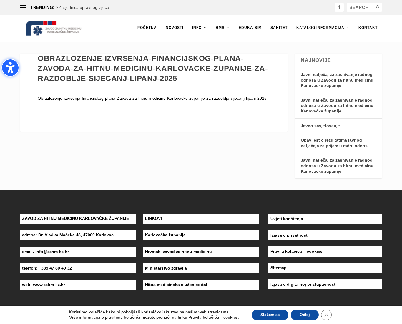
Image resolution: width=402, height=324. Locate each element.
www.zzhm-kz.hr (49, 284)
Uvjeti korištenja (286, 218)
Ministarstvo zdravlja (166, 268)
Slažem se (270, 315)
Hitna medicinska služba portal (176, 284)
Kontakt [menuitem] (368, 28)
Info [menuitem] (197, 28)
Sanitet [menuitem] (279, 28)
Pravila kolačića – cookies (296, 251)
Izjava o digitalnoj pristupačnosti (303, 284)
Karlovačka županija (165, 234)
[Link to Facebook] (339, 7)
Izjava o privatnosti (289, 235)
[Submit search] (377, 7)
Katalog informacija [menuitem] (320, 28)
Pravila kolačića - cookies (213, 317)
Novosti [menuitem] (174, 28)
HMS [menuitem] (220, 28)
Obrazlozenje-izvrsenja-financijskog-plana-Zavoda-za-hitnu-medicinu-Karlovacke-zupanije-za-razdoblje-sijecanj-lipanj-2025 (152, 98)
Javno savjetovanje (320, 125)
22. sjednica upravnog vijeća (82, 7)
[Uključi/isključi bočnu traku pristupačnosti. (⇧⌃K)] (10, 68)
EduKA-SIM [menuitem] (250, 28)
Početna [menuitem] (147, 28)
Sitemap (278, 267)
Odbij (305, 315)
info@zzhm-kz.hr (52, 251)
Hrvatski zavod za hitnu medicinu (178, 251)
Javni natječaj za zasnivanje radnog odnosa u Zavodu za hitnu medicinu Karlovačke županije (337, 80)
